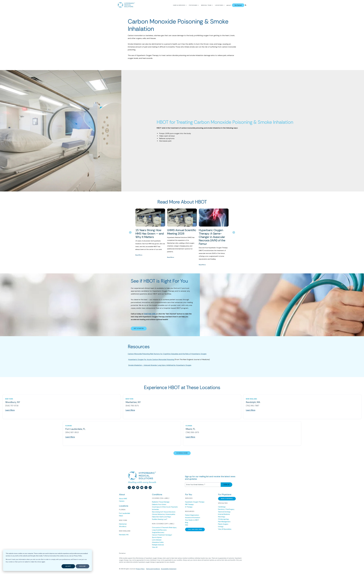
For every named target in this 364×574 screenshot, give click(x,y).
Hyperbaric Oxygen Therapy (194, 502)
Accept (68, 566)
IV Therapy (188, 507)
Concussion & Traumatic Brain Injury (164, 527)
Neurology (221, 517)
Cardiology (222, 507)
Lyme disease (156, 540)
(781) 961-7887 (252, 405)
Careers (121, 501)
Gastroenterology (224, 512)
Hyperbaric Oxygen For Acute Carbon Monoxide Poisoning (151, 359)
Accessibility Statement (168, 569)
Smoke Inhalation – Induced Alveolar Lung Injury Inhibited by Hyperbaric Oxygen (159, 365)
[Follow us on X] (145, 487)
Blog (186, 522)
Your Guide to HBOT (192, 520)
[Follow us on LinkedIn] (137, 487)
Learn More (10, 410)
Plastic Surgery (223, 524)
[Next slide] (234, 232)
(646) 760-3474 (132, 405)
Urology (220, 527)
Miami (121, 516)
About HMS (123, 499)
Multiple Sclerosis (158, 545)
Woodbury (122, 526)
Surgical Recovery (158, 532)
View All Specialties (224, 529)
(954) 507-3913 (72, 432)
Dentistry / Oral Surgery (226, 509)
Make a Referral (227, 498)
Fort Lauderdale (124, 513)
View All (154, 547)
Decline (82, 566)
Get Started (139, 328)
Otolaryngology (223, 519)
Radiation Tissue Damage (160, 502)
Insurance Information (192, 518)
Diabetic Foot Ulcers (159, 504)
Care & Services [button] (179, 5)
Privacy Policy (140, 569)
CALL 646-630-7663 (195, 529)
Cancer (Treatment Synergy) (162, 535)
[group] (150, 237)
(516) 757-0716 (11, 405)
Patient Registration (192, 515)
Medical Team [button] (206, 5)
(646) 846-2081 (150, 314)
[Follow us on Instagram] (129, 487)
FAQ (186, 525)
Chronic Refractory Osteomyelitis (163, 514)
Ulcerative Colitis (158, 542)
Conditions (156, 569)
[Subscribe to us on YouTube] (141, 487)
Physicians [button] (193, 5)
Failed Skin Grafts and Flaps (161, 517)
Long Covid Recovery (159, 530)
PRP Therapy (189, 504)
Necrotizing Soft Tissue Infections (163, 512)
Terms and (149, 569)
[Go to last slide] (130, 232)
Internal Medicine (224, 514)
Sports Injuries (157, 537)
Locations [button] (219, 5)
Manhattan (123, 524)
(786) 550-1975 (192, 432)
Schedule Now (182, 453)
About (228, 5)
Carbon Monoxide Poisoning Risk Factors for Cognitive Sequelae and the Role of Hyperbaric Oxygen (167, 354)
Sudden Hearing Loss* (159, 519)
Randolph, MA (124, 535)
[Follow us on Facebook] (133, 487)
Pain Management (224, 522)
